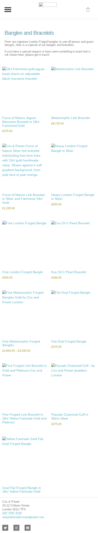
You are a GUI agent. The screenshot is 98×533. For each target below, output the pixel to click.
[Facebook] (28, 528)
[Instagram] (16, 528)
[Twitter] (5, 528)
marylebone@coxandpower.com (23, 517)
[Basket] (88, 9)
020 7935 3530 (12, 513)
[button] (8, 9)
